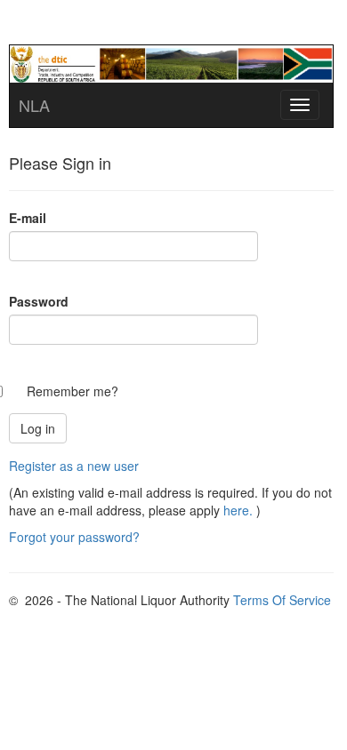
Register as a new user (74, 466)
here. (238, 510)
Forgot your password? (74, 537)
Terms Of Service (282, 600)
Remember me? (72, 391)
